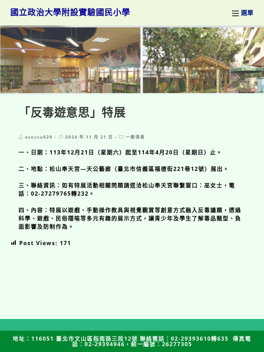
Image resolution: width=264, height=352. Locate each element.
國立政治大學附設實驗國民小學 (70, 12)
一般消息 (135, 137)
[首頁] (77, 69)
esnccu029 (39, 137)
